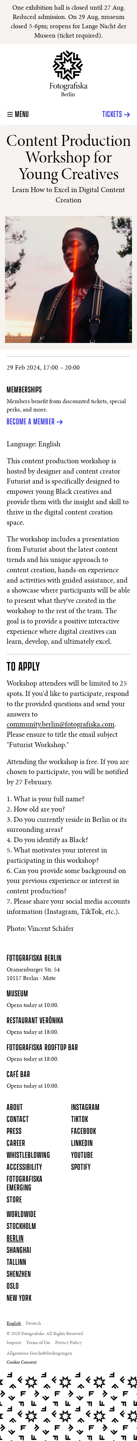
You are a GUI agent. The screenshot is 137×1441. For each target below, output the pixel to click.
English (14, 1323)
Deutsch (33, 1323)
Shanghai (19, 1250)
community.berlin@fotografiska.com (60, 724)
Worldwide (21, 1214)
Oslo (13, 1286)
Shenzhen (19, 1274)
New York (19, 1298)
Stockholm (21, 1226)
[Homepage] (69, 73)
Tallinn (16, 1262)
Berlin (15, 1238)
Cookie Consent (22, 1362)
